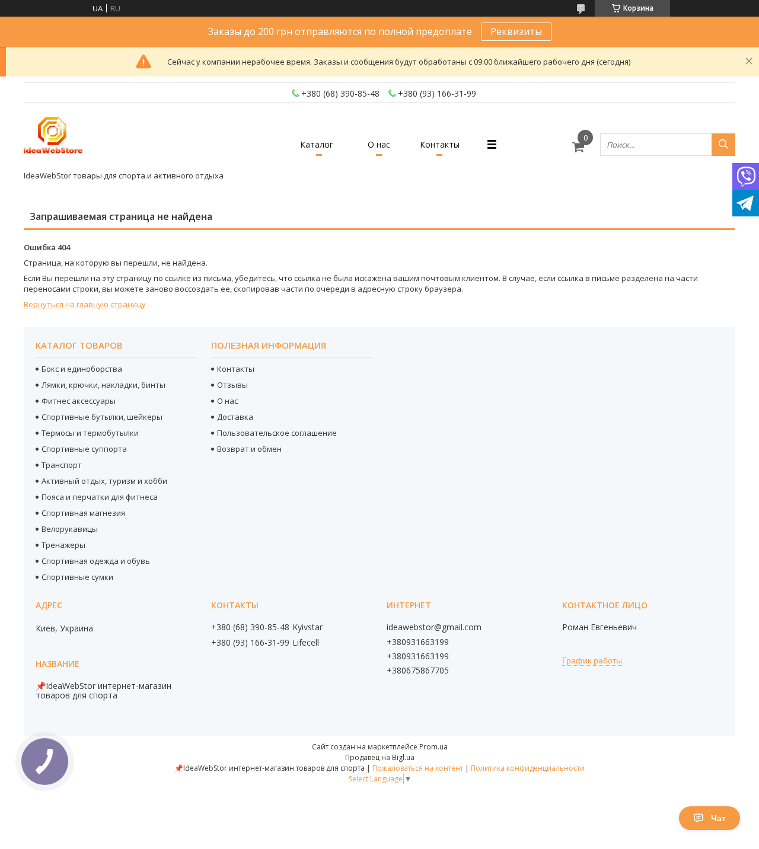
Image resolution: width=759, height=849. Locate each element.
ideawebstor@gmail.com (434, 627)
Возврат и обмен (249, 448)
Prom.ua (433, 747)
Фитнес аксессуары (79, 400)
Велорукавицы (70, 529)
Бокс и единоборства (82, 368)
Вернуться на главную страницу (85, 304)
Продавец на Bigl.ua (379, 757)
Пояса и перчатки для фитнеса (100, 496)
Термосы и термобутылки (90, 432)
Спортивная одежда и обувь (96, 561)
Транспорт (62, 464)
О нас (379, 144)
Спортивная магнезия (83, 513)
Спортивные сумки (77, 577)
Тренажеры (63, 545)
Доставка (235, 416)
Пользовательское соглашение (277, 432)
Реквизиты (516, 31)
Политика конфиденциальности (528, 768)
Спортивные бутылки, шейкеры (102, 416)
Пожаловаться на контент (417, 768)
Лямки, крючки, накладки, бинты (103, 384)
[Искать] (723, 144)
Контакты (440, 144)
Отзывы (232, 384)
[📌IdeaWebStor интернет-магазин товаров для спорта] (53, 139)
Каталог (316, 144)
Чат (718, 818)
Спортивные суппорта (84, 448)
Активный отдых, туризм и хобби (104, 480)
